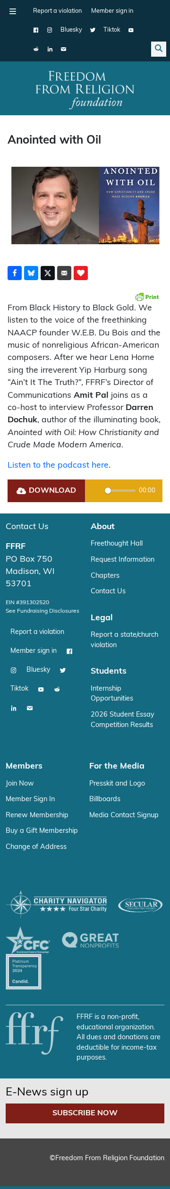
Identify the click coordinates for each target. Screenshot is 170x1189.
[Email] (63, 49)
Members (24, 766)
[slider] (120, 490)
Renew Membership (37, 815)
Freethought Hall (117, 543)
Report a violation (57, 11)
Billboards (104, 799)
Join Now (20, 783)
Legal (102, 618)
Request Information (122, 560)
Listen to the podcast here (58, 466)
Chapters (105, 576)
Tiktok (111, 30)
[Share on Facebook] (15, 273)
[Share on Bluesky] (31, 273)
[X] (93, 30)
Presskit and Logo (117, 783)
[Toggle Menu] (13, 11)
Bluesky (71, 30)
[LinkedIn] (50, 49)
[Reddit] (36, 49)
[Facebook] (36, 30)
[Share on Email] (64, 273)
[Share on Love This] (81, 273)
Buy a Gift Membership (42, 831)
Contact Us (27, 527)
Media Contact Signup (124, 815)
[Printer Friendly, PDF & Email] (146, 296)
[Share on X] (48, 273)
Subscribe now (85, 1113)
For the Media (116, 766)
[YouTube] (131, 30)
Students (109, 671)
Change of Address (36, 847)
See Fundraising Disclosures (42, 611)
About (103, 527)
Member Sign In (30, 799)
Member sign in (112, 11)
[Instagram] (50, 30)
